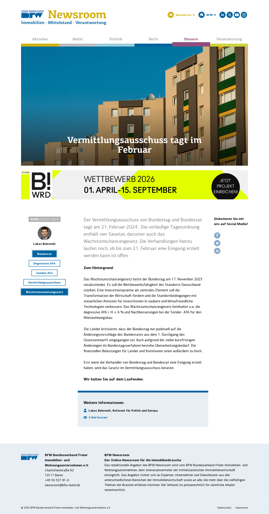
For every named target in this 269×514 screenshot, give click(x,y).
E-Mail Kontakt (98, 417)
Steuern (191, 39)
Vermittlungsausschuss (44, 282)
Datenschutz (224, 507)
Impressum (242, 507)
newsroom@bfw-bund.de (62, 485)
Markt (78, 39)
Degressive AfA (44, 263)
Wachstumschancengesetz (44, 292)
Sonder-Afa (44, 273)
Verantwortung (229, 39)
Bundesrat (44, 254)
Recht (153, 39)
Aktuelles (40, 39)
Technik (115, 39)
